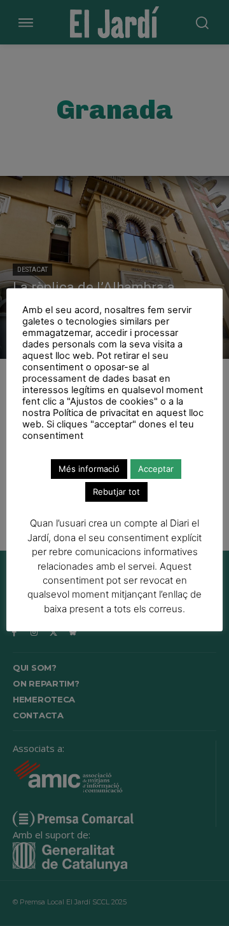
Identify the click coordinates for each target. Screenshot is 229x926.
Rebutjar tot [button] (116, 491)
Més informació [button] (89, 469)
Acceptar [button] (156, 469)
